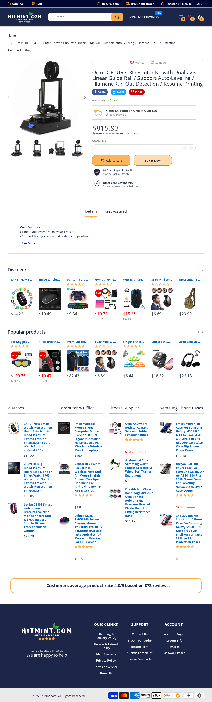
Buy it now (153, 160)
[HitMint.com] (25, 17)
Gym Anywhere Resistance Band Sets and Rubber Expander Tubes (106, 280)
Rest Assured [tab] (115, 211)
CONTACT (18, 4)
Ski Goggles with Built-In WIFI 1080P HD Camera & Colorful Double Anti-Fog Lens (22, 342)
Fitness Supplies (124, 408)
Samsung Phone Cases (181, 408)
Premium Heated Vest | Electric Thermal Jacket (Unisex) (78, 342)
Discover (17, 269)
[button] (76, 284)
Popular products (27, 332)
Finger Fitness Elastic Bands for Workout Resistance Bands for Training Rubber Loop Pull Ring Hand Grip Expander (134, 342)
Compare (160, 63)
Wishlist (139, 63)
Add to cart (114, 160)
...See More (27, 243)
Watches (16, 408)
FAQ (39, 4)
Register (171, 4)
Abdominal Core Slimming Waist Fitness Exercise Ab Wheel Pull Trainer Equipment (139, 467)
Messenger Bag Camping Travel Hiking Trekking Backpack (190, 280)
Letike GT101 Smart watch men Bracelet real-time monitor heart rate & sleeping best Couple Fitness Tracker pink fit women (38, 518)
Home (12, 35)
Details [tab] (91, 211)
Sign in (186, 4)
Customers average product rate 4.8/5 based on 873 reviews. (108, 585)
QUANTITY (99, 141)
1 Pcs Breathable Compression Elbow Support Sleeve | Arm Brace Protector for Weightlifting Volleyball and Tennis (50, 342)
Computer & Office (76, 408)
